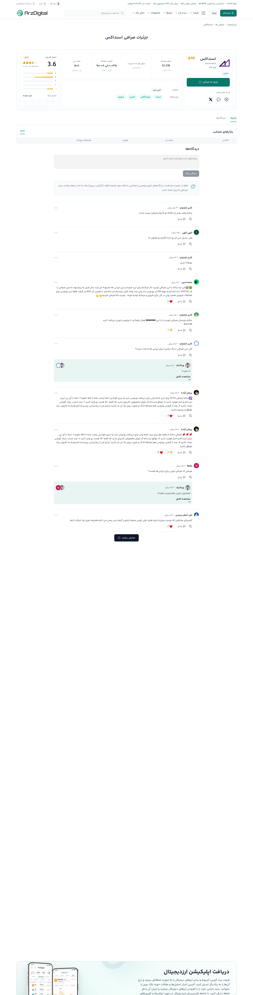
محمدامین (187, 282)
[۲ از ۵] (46, 101)
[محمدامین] (196, 282)
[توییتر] (210, 99)
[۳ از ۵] (39, 101)
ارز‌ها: (234, 3)
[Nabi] (196, 465)
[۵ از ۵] (25, 101)
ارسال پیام (191, 173)
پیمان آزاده (186, 393)
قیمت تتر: (145, 3)
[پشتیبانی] (218, 99)
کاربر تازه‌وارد (185, 208)
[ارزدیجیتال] (32, 13)
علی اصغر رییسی (183, 515)
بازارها (233, 118)
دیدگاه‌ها (221, 118)
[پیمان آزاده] (196, 392)
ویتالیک (180, 365)
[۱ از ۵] (53, 101)
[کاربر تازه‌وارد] (196, 207)
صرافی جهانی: (190, 3)
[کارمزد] (226, 99)
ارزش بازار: (173, 3)
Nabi (189, 466)
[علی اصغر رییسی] (196, 515)
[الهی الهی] (196, 232)
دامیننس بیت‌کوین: (215, 3)
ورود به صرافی (210, 82)
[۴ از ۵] (32, 101)
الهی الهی (187, 233)
